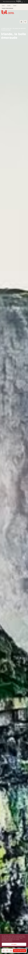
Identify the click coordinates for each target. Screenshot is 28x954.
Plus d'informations (7, 940)
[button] (7, 950)
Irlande (14, 5)
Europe (8, 5)
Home (3, 5)
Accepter (14, 944)
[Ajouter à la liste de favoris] (25, 21)
